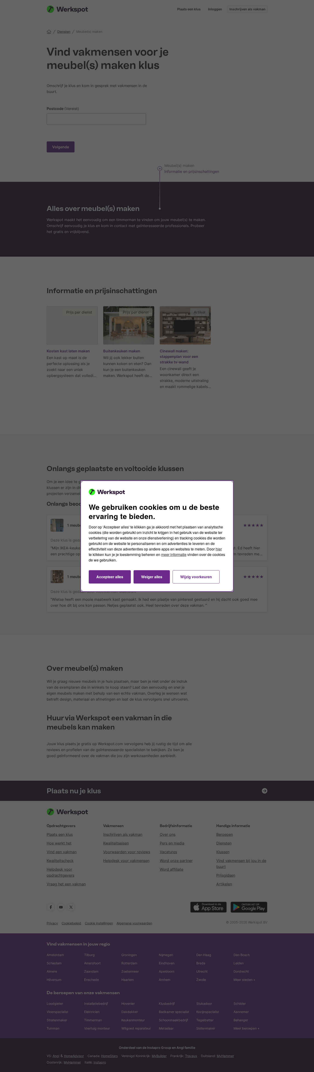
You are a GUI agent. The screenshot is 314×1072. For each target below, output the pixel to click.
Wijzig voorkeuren (196, 576)
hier (219, 549)
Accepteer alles (109, 576)
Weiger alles (151, 576)
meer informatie (173, 554)
